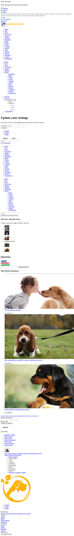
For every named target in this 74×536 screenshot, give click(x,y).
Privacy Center (26, 513)
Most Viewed (9, 436)
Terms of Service (11, 513)
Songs (3, 527)
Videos (3, 517)
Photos (3, 525)
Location (3, 126)
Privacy (3, 513)
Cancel (5, 138)
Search (5, 427)
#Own (19, 455)
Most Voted (8, 442)
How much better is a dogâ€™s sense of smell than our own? (23, 453)
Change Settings (6, 19)
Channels (3, 522)
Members (3, 529)
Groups (3, 531)
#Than (15, 455)
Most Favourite (9, 443)
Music (3, 519)
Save (13, 138)
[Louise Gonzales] (7, 232)
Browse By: (4, 421)
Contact (19, 513)
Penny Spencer (13, 457)
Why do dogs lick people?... (13, 310)
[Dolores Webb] (7, 244)
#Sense (10, 455)
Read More (4, 21)
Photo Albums (5, 520)
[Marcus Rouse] (10, 241)
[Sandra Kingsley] (7, 227)
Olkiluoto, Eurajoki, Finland (17, 472)
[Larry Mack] (7, 249)
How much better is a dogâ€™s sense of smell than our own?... (24, 360)
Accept (3, 17)
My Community (6, 143)
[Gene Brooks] (7, 237)
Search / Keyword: (6, 418)
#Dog (6, 455)
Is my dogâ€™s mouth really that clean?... (17, 409)
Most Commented (10, 440)
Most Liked (8, 438)
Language (4, 128)
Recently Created (10, 435)
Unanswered (8, 445)
